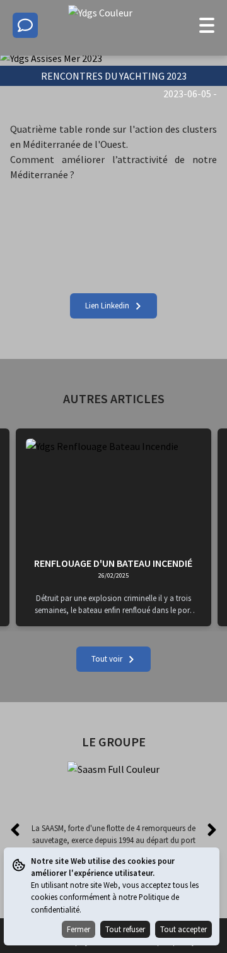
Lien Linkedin (107, 305)
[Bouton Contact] (25, 25)
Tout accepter (183, 929)
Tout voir (106, 658)
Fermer (78, 929)
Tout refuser (125, 929)
